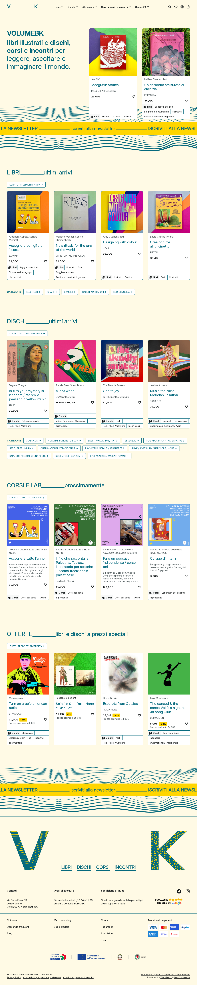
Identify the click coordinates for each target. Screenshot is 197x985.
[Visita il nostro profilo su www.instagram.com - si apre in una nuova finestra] (187, 891)
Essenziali (130, 440)
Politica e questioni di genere (159, 116)
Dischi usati (134, 426)
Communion (157, 718)
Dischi (71, 7)
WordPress (166, 977)
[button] (133, 96)
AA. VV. (95, 79)
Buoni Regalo (61, 926)
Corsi (103, 867)
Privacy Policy (14, 977)
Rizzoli (154, 252)
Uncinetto (174, 277)
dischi (59, 42)
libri (12, 42)
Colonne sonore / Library (63, 440)
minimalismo (181, 421)
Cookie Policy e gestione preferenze (42, 977)
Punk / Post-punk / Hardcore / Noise (153, 448)
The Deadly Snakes (114, 385)
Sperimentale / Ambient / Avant (165, 426)
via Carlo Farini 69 (17, 900)
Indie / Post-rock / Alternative (71, 421)
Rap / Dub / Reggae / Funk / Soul (28, 456)
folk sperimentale (30, 421)
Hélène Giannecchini (155, 79)
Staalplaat (15, 714)
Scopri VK (140, 7)
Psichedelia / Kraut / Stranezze (103, 448)
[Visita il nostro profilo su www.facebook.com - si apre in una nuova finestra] (179, 891)
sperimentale (15, 743)
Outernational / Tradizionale (57, 448)
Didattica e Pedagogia (20, 272)
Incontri (125, 867)
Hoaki (106, 248)
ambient (167, 421)
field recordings (171, 733)
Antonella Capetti (18, 236)
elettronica (27, 733)
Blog (9, 933)
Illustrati (105, 116)
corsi (14, 50)
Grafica (116, 116)
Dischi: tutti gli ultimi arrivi (26, 333)
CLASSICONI (32, 440)
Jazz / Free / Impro (20, 448)
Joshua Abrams (158, 385)
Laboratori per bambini (173, 592)
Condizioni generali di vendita (78, 977)
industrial (39, 738)
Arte (80, 267)
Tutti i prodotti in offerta (26, 646)
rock (118, 421)
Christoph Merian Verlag (71, 255)
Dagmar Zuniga (17, 385)
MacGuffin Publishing (104, 91)
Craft (163, 277)
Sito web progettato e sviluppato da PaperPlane (165, 974)
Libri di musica (121, 292)
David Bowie (110, 698)
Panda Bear (62, 385)
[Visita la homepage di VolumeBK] (22, 7)
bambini (68, 292)
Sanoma (13, 255)
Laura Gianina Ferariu (161, 236)
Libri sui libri (15, 277)
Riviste (127, 116)
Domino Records (65, 397)
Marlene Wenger (65, 236)
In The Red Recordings (116, 397)
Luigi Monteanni (159, 698)
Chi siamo (12, 920)
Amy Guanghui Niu (113, 236)
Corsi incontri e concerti (114, 7)
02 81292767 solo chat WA (22, 906)
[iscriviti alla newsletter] (98, 128)
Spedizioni (107, 933)
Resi (103, 940)
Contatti (105, 920)
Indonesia (155, 738)
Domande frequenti (18, 926)
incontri (41, 50)
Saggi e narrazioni (164, 106)
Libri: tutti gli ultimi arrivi (25, 184)
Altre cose (88, 7)
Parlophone (110, 709)
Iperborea (150, 95)
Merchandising (62, 920)
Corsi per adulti (28, 597)
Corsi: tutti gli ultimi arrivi (26, 497)
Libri (58, 7)
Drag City (155, 401)
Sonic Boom (77, 385)
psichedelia (62, 426)
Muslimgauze (16, 698)
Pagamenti (107, 926)
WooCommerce (182, 977)
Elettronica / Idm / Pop (101, 440)
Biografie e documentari (156, 111)
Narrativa (177, 111)
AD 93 (12, 405)
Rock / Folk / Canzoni (20, 426)
